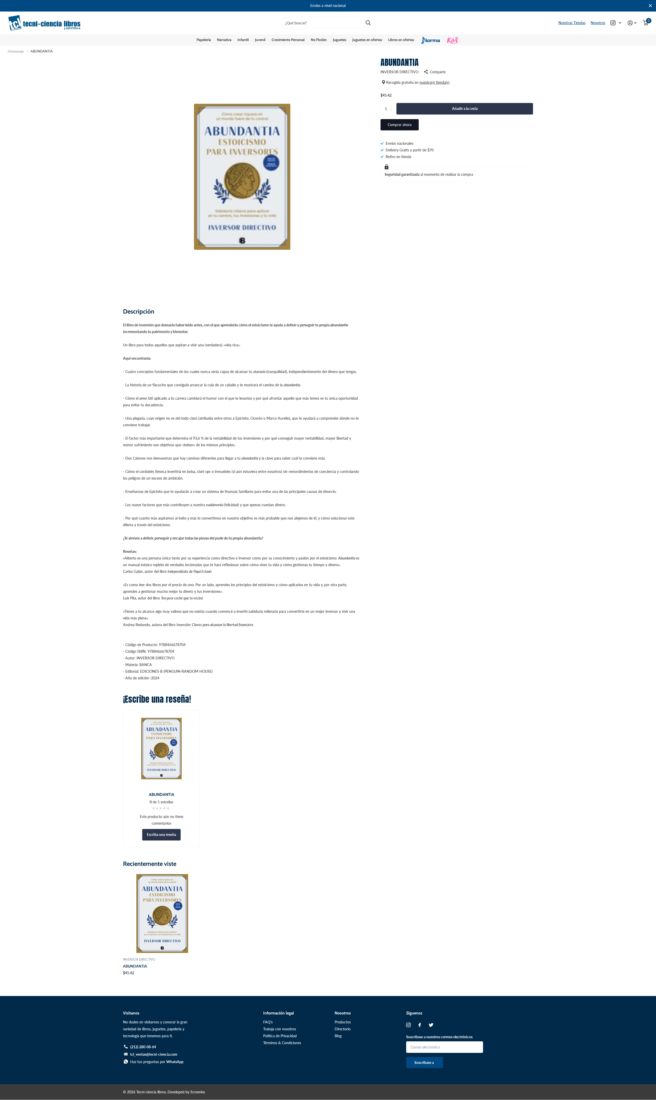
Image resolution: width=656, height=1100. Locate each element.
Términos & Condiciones (282, 1043)
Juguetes (339, 39)
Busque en (368, 23)
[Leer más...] (615, 23)
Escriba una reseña (161, 834)
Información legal (278, 1013)
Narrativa (224, 39)
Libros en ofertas (401, 39)
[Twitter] (431, 1025)
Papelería (204, 39)
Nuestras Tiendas (572, 22)
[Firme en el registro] (632, 23)
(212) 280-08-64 (143, 1047)
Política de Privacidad (280, 1036)
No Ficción (319, 39)
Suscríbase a (424, 1062)
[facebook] (419, 1025)
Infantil (243, 39)
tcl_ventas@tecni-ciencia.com (153, 1054)
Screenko (197, 1092)
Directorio (343, 1029)
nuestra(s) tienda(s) (434, 82)
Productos (343, 1022)
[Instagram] (408, 1025)
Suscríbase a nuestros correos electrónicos (439, 1037)
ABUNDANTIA (135, 966)
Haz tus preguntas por (156, 1062)
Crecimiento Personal (288, 39)
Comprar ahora (400, 124)
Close (650, 6)
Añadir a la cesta (465, 108)
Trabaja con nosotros (279, 1029)
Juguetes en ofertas (367, 39)
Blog (338, 1036)
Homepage (16, 51)
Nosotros (598, 22)
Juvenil (260, 39)
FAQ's (268, 1022)
